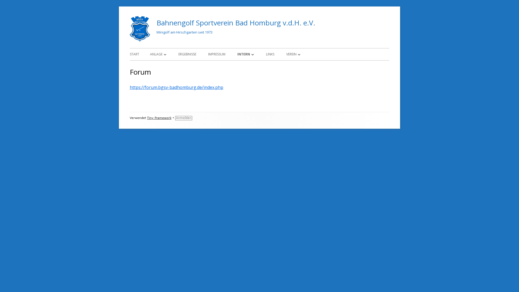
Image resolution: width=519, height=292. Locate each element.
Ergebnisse (187, 54)
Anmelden (183, 118)
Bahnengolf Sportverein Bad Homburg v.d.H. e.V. (236, 23)
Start (134, 54)
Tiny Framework (159, 118)
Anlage (156, 54)
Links (270, 54)
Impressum (216, 54)
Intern (243, 54)
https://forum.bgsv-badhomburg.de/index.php (176, 87)
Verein (291, 54)
